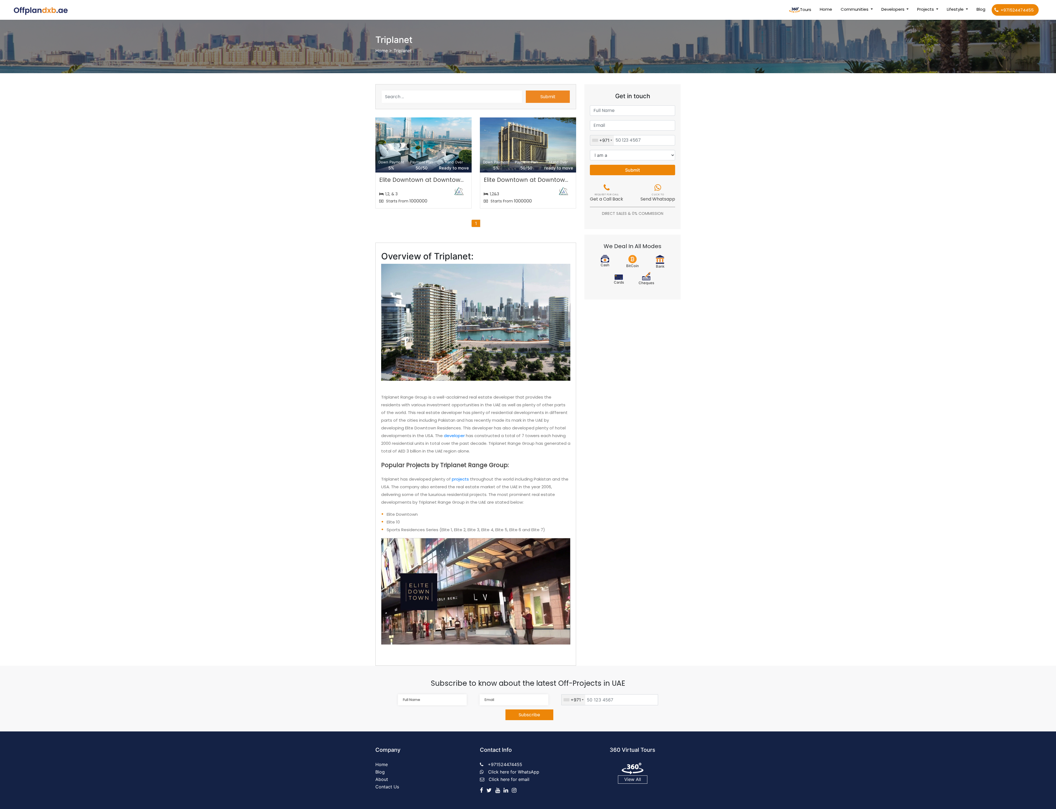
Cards (619, 282)
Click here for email (509, 779)
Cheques (646, 283)
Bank (660, 266)
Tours (805, 9)
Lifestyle (956, 9)
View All (632, 779)
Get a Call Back (606, 197)
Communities (855, 9)
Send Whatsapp (657, 197)
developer (454, 435)
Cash (605, 265)
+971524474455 (1017, 10)
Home (827, 9)
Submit (548, 97)
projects (460, 479)
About (381, 779)
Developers (893, 9)
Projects (926, 9)
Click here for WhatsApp (513, 772)
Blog (981, 9)
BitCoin (632, 266)
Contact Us (387, 786)
